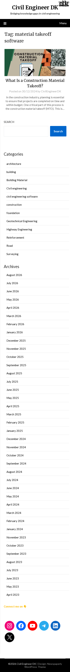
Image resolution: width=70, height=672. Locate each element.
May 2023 (12, 586)
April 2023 (12, 594)
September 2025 (16, 365)
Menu (63, 23)
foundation (13, 213)
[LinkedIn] (55, 626)
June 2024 (12, 488)
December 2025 (16, 340)
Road (9, 245)
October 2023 (15, 545)
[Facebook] (21, 626)
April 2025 (12, 406)
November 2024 (16, 447)
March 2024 (13, 512)
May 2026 (12, 299)
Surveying (12, 254)
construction (14, 204)
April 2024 (12, 504)
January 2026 (14, 332)
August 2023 (14, 562)
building (11, 172)
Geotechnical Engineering (21, 221)
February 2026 (15, 324)
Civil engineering (16, 188)
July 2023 (12, 570)
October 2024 (15, 455)
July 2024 (12, 479)
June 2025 (12, 389)
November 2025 (16, 348)
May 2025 (12, 397)
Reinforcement (15, 237)
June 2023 (12, 578)
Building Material (16, 180)
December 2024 (16, 438)
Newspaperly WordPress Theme (43, 665)
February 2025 (15, 422)
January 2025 (14, 430)
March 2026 (13, 316)
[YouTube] (32, 626)
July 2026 (12, 283)
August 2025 (14, 373)
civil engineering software (22, 196)
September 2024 (16, 463)
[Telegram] (44, 626)
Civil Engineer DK (35, 7)
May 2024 (12, 496)
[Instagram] (9, 626)
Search (9, 121)
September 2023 (16, 553)
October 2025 (15, 356)
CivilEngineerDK (51, 91)
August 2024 (14, 471)
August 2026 (14, 275)
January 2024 (14, 529)
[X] (9, 637)
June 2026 (12, 291)
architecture (13, 163)
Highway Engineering (19, 229)
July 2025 (12, 381)
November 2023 (16, 537)
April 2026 (12, 307)
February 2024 (15, 521)
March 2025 (13, 414)
